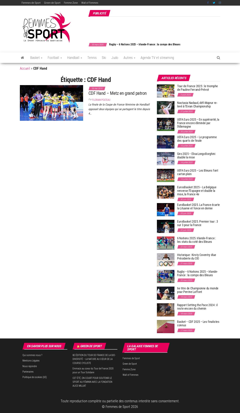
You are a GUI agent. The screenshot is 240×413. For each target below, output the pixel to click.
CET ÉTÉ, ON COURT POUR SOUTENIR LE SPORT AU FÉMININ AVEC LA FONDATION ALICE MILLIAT (92, 382)
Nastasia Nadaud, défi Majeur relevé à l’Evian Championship (197, 104)
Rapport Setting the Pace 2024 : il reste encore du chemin (197, 306)
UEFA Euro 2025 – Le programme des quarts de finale (197, 138)
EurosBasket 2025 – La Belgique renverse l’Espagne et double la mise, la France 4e (196, 190)
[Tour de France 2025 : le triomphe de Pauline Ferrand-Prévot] (165, 90)
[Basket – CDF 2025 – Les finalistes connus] (165, 326)
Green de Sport (52, 2)
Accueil (25, 68)
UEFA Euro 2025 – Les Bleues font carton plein (197, 172)
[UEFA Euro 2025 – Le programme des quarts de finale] (165, 141)
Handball (73, 58)
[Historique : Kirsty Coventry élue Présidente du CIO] (165, 259)
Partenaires (28, 371)
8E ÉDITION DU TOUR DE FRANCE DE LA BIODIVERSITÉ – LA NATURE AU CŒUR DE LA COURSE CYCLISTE (94, 359)
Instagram (220, 3)
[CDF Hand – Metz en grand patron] (51, 103)
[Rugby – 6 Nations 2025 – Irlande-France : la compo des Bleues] (165, 276)
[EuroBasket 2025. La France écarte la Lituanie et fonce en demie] (165, 209)
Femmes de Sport (31, 2)
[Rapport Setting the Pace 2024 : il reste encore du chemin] (165, 309)
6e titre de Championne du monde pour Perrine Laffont (197, 290)
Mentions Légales (31, 360)
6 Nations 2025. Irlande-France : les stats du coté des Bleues (196, 240)
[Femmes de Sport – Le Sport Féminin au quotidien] (22, 57)
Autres (129, 58)
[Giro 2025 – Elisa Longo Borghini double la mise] (165, 158)
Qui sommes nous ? (32, 355)
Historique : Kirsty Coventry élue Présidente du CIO (196, 256)
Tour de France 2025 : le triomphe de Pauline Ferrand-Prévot (197, 87)
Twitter (214, 3)
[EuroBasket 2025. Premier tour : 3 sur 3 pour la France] (165, 226)
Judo (114, 58)
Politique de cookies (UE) (34, 377)
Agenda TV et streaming (157, 58)
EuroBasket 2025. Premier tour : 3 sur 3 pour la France (197, 223)
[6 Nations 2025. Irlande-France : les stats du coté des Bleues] (165, 243)
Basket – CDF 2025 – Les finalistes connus (198, 323)
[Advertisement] (156, 28)
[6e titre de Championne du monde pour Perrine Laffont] (165, 293)
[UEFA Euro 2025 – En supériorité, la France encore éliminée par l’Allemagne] (165, 124)
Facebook (208, 3)
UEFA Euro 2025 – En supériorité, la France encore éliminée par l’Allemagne (198, 123)
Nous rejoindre (29, 366)
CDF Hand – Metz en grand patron (117, 93)
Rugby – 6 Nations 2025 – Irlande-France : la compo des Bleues (144, 44)
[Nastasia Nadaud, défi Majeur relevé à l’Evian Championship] (165, 107)
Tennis (92, 58)
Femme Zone (71, 2)
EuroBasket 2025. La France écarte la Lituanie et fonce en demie (198, 206)
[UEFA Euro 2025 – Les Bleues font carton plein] (165, 175)
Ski (104, 58)
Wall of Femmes (89, 2)
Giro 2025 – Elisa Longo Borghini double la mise (196, 155)
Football (54, 58)
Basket (35, 58)
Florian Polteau (101, 99)
